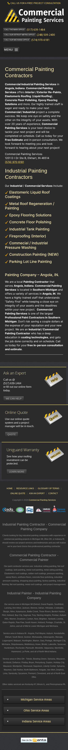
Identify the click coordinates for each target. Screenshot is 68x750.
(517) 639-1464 (12, 383)
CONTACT (53, 493)
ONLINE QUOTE (17, 493)
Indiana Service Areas (36, 721)
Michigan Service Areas (36, 699)
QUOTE (11, 434)
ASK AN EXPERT (37, 493)
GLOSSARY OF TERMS (48, 488)
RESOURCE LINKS (25, 488)
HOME (10, 488)
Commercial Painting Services (42, 500)
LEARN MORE (16, 471)
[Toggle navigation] (16, 49)
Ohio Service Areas (36, 710)
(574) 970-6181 (14, 162)
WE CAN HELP (13, 398)
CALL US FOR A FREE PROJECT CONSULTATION (35, 3)
